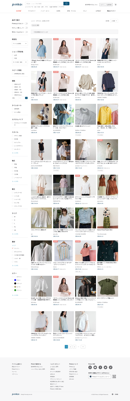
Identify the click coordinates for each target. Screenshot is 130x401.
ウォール (14, 371)
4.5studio (99, 166)
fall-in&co (77, 97)
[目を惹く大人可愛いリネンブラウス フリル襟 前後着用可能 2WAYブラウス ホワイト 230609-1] (41, 286)
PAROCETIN (56, 201)
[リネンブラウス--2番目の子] (41, 218)
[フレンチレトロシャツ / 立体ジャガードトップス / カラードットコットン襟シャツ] (85, 218)
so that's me (78, 267)
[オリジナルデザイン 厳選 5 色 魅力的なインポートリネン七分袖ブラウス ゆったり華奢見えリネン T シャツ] (63, 185)
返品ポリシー (53, 384)
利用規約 (52, 376)
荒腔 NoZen (56, 166)
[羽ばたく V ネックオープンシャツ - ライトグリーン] (63, 321)
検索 (66, 3)
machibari (34, 130)
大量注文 (52, 369)
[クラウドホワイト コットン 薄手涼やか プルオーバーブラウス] (63, 149)
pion (42, 7)
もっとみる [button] (15, 153)
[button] (26, 98)
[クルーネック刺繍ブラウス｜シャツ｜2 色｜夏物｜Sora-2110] (63, 218)
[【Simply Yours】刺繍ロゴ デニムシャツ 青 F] (41, 48)
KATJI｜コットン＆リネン (104, 267)
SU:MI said (56, 64)
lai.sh (98, 64)
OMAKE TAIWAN (102, 97)
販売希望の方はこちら (91, 4)
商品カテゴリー (16, 366)
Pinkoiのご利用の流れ (55, 389)
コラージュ (15, 374)
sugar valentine (53, 7)
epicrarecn (100, 201)
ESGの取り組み (73, 371)
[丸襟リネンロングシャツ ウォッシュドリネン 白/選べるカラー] (41, 250)
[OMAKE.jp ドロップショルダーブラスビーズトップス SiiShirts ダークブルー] (107, 81)
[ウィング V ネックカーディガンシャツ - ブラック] (41, 149)
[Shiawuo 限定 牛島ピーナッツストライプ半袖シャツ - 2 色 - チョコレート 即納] (85, 286)
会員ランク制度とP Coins (56, 386)
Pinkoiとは (72, 366)
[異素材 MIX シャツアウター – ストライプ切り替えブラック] (41, 81)
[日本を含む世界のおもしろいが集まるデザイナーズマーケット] (17, 5)
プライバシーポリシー (56, 379)
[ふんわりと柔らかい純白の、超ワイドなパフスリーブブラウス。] (41, 185)
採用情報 (71, 376)
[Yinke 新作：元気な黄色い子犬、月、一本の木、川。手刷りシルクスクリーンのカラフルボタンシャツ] (107, 114)
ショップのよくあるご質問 (38, 369)
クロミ (46, 7)
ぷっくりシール (29, 7)
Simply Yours (34, 64)
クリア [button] (14, 245)
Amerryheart (34, 201)
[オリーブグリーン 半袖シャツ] (107, 286)
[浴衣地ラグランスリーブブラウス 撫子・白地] (41, 114)
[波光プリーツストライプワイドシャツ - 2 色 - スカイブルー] (63, 114)
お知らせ (52, 374)
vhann (55, 267)
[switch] (20, 23)
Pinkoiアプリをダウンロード (101, 377)
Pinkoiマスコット (73, 374)
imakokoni (78, 201)
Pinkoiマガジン (16, 369)
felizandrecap (35, 267)
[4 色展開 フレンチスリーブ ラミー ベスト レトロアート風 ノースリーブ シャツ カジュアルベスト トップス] (107, 185)
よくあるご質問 (54, 366)
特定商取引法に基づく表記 (57, 381)
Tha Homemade (101, 234)
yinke (98, 130)
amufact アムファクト (81, 166)
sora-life (55, 234)
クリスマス (61, 7)
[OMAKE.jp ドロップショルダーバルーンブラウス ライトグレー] (41, 321)
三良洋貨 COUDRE (80, 234)
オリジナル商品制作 (55, 371)
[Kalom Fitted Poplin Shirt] (107, 218)
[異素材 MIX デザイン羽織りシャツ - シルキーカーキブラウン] (107, 48)
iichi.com (71, 379)
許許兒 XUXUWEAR (36, 166)
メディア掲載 (72, 369)
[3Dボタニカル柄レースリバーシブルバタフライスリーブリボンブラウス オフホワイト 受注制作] (85, 149)
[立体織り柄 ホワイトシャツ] (85, 114)
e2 (31, 234)
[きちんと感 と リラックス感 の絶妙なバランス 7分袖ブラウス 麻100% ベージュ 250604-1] (85, 81)
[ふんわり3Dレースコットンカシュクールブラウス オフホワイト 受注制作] (85, 321)
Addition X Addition (80, 130)
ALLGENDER (56, 130)
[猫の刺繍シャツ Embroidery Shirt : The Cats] (107, 250)
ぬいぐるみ (37, 7)
